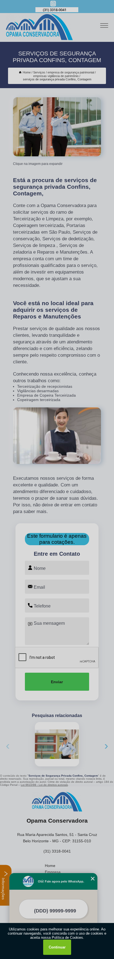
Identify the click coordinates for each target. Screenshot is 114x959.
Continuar (57, 947)
